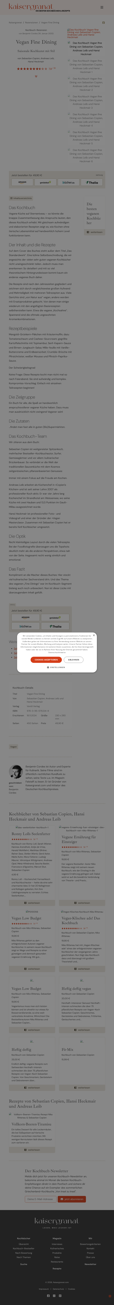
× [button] (94, 635)
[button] (57, 667)
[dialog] (57, 652)
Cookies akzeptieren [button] (46, 659)
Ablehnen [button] (73, 659)
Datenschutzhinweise (57, 652)
